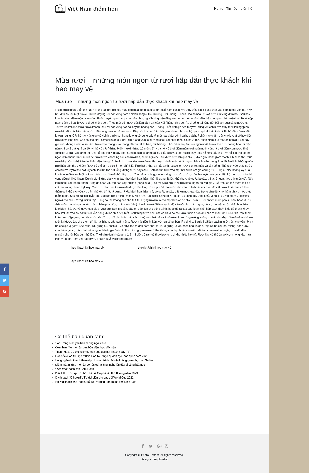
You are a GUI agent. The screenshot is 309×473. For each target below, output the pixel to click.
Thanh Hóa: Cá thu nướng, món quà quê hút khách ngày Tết (93, 351)
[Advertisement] (154, 51)
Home (218, 8)
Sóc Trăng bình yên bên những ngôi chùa (80, 343)
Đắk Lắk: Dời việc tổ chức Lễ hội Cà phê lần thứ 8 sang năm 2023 (96, 373)
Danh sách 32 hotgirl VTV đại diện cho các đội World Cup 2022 (94, 377)
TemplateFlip (160, 459)
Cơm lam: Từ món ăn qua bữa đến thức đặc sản (85, 347)
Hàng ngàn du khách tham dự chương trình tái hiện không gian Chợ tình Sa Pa (104, 360)
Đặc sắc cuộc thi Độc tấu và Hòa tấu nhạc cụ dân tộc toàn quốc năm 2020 (101, 356)
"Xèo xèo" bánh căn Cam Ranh (74, 368)
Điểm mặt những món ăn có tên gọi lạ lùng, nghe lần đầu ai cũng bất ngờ (100, 364)
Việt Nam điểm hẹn (92, 9)
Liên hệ (246, 8)
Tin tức (232, 8)
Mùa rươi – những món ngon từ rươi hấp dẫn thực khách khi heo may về (126, 101)
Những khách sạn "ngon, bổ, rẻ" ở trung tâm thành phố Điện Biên (95, 381)
